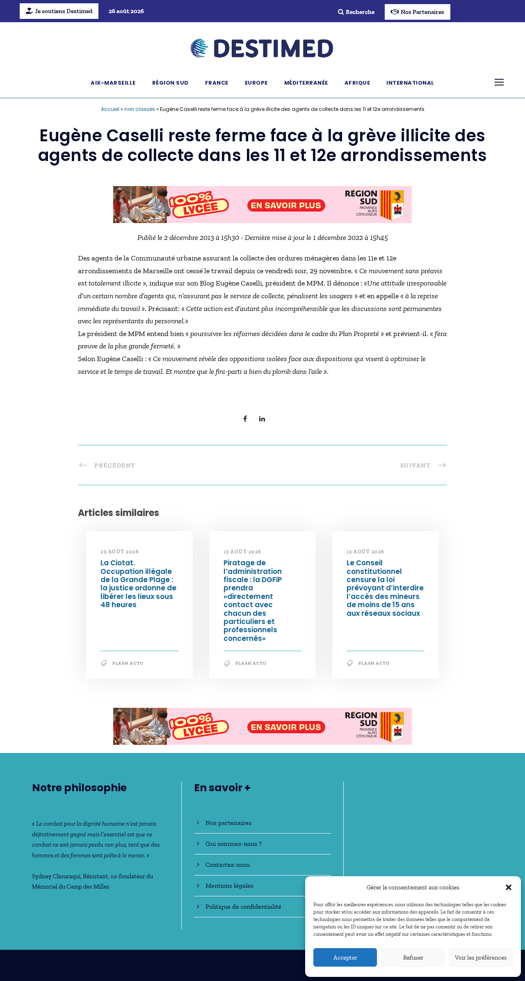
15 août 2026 (242, 552)
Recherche (360, 12)
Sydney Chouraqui (56, 876)
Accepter (345, 957)
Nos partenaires (228, 823)
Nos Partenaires (422, 12)
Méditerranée (306, 83)
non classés (139, 109)
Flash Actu (128, 663)
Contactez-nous (227, 864)
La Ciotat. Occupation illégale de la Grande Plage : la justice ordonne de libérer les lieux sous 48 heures (138, 584)
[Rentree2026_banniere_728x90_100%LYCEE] (262, 203)
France (216, 83)
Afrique (357, 83)
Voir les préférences (481, 957)
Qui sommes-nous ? (233, 843)
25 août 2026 (119, 552)
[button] (508, 887)
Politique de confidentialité (243, 906)
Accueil (110, 109)
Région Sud (170, 83)
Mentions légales (229, 885)
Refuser (413, 957)
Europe (256, 83)
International (410, 83)
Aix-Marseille (113, 83)
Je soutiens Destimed (63, 11)
